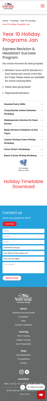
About (23, 308)
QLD (12, 384)
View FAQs (9, 224)
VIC (18, 384)
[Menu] (42, 6)
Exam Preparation (23, 344)
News (23, 321)
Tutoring (23, 331)
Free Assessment (23, 355)
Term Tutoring (23, 336)
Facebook (27, 372)
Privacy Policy (25, 394)
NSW (6, 384)
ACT (34, 384)
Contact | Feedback (23, 325)
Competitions (24, 359)
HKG (41, 384)
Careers (23, 363)
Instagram (21, 372)
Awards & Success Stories (23, 312)
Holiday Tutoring (23, 340)
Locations (23, 379)
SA (29, 384)
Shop (23, 350)
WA (24, 384)
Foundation (23, 316)
